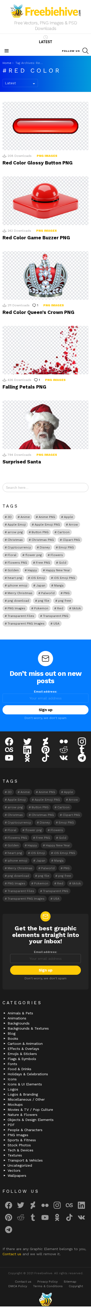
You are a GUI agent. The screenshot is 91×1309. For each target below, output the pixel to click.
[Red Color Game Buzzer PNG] (45, 200)
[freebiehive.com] (45, 1299)
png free (64, 600)
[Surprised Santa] (45, 424)
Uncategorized (20, 1165)
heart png (15, 578)
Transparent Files (21, 616)
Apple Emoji (17, 524)
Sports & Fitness (22, 1140)
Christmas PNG (43, 540)
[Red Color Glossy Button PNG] (45, 126)
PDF (11, 1125)
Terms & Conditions (48, 1286)
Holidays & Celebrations (28, 1074)
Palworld (48, 593)
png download (18, 600)
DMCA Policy (17, 1286)
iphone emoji (17, 585)
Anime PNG (47, 517)
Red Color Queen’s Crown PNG (38, 312)
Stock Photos (19, 1145)
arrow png (15, 532)
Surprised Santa (22, 462)
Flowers (57, 555)
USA (56, 623)
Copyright (76, 1286)
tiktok (76, 608)
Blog (11, 1033)
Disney (45, 547)
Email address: (45, 691)
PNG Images (47, 156)
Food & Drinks (19, 1069)
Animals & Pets (20, 1013)
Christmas (15, 540)
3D (10, 517)
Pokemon (41, 608)
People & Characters (25, 1130)
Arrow (73, 524)
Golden (13, 570)
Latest (45, 42)
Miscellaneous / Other (26, 1099)
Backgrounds (19, 1023)
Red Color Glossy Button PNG (38, 163)
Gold (62, 562)
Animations (17, 1018)
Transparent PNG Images (26, 623)
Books (13, 1038)
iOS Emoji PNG (64, 578)
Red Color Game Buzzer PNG (36, 238)
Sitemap (70, 1281)
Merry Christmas (20, 593)
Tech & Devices (20, 1150)
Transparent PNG (55, 616)
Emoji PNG (66, 547)
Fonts (12, 1064)
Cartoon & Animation (25, 1044)
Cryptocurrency (19, 547)
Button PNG (40, 532)
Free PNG (43, 562)
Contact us (12, 1254)
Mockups (15, 1104)
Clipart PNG (71, 540)
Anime (25, 517)
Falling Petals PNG (24, 387)
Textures (15, 1155)
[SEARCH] (85, 51)
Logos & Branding (23, 1094)
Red (60, 608)
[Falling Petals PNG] (45, 350)
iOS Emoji (38, 578)
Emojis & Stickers (22, 1054)
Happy (32, 570)
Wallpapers (17, 1175)
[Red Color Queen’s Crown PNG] (45, 275)
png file (43, 600)
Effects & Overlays (23, 1049)
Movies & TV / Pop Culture (30, 1109)
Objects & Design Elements (31, 1120)
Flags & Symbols (22, 1059)
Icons (12, 1079)
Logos (13, 1089)
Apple (68, 517)
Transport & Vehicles (25, 1160)
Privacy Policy (47, 1281)
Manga (58, 585)
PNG (66, 593)
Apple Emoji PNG (47, 524)
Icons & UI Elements (25, 1084)
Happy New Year (58, 570)
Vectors (14, 1170)
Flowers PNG (17, 562)
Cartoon (63, 532)
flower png (33, 555)
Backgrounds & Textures (28, 1028)
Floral (12, 555)
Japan (40, 585)
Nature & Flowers (22, 1115)
